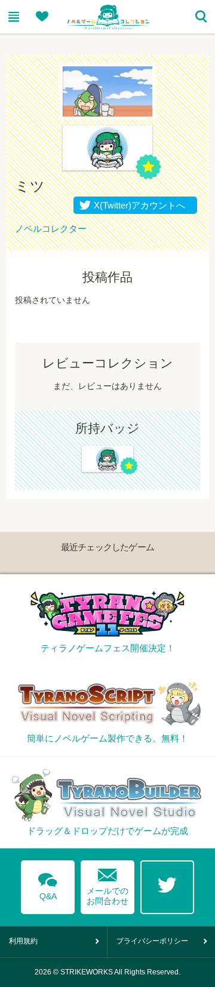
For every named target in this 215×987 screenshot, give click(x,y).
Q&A (47, 884)
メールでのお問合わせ (107, 884)
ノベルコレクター (51, 228)
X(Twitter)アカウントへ (136, 205)
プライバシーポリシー (152, 941)
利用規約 (23, 941)
